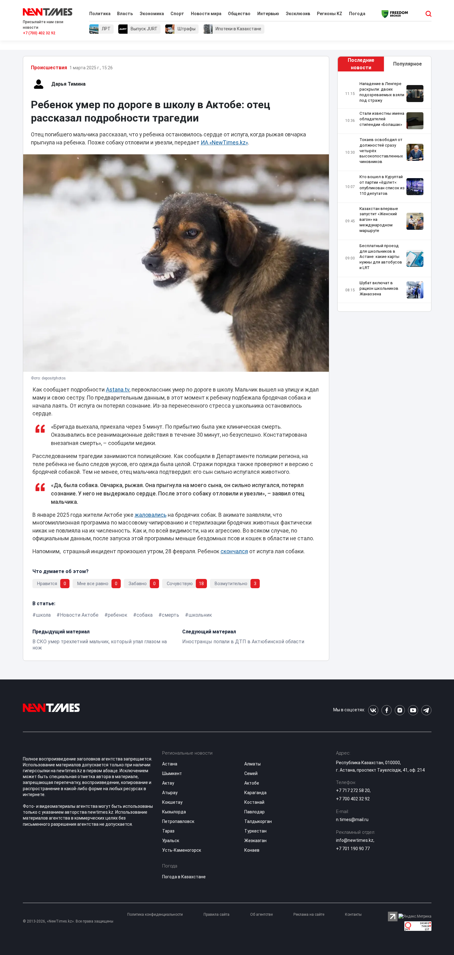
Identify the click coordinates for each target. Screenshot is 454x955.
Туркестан (255, 831)
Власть (125, 13)
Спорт (177, 13)
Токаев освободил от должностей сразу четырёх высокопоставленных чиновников (381, 150)
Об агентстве (261, 914)
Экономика (152, 13)
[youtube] (413, 710)
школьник (200, 615)
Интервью (268, 13)
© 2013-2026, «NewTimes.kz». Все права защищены (68, 921)
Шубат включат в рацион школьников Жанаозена (378, 288)
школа (43, 615)
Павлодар (254, 811)
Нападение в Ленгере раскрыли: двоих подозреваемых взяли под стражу (381, 92)
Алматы (252, 763)
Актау (168, 783)
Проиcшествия (49, 68)
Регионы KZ (329, 13)
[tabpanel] (384, 193)
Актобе (251, 783)
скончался (234, 551)
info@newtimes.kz (354, 840)
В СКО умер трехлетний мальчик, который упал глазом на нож (99, 645)
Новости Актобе (79, 615)
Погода (357, 13)
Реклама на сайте (308, 914)
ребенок (117, 615)
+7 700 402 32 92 (353, 798)
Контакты (353, 914)
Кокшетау (172, 802)
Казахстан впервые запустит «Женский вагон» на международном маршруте (378, 219)
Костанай (254, 802)
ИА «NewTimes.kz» (224, 142)
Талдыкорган (258, 821)
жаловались (150, 515)
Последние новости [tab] (361, 64)
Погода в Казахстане (184, 876)
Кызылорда (174, 811)
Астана (169, 763)
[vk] (373, 710)
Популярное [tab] (407, 64)
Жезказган (255, 840)
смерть (170, 615)
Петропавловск (178, 821)
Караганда (255, 792)
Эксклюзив (298, 13)
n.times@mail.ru (352, 819)
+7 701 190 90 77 (353, 848)
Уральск (170, 840)
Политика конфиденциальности (155, 914)
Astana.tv (117, 390)
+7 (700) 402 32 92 (39, 33)
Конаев (251, 850)
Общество (239, 13)
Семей (251, 773)
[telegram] (426, 710)
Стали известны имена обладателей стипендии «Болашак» (381, 119)
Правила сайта (216, 914)
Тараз (168, 831)
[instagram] (400, 710)
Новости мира (206, 13)
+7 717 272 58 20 (353, 790)
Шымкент (172, 773)
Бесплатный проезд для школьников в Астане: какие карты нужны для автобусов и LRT (380, 256)
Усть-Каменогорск (181, 850)
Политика (100, 13)
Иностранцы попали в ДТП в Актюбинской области (243, 642)
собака (145, 615)
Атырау (170, 792)
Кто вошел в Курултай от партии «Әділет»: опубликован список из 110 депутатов (382, 185)
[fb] (386, 710)
